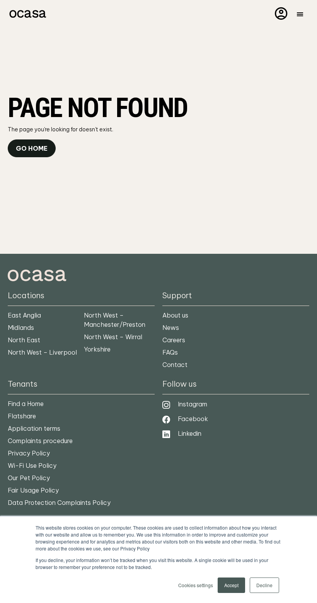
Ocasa (27, 14)
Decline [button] (264, 585)
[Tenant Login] (281, 13)
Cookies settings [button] (195, 585)
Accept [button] (231, 585)
